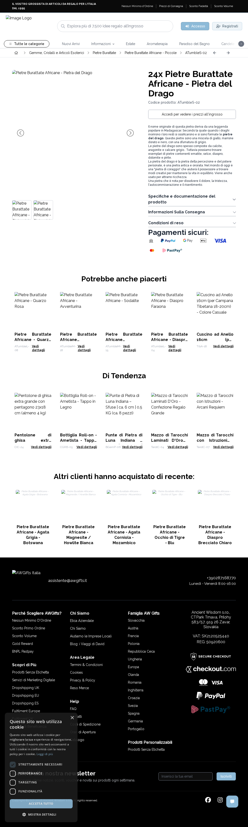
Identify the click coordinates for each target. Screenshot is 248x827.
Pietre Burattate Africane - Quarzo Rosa (33, 339)
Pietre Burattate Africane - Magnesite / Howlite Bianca (78, 535)
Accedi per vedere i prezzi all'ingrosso (192, 114)
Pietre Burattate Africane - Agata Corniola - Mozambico (124, 535)
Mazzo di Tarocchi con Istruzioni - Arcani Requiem (215, 440)
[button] (41, 814)
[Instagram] (220, 800)
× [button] (72, 718)
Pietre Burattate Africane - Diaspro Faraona (169, 339)
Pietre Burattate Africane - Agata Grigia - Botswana (33, 535)
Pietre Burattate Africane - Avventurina (78, 339)
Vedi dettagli (223, 346)
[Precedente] (214, 52)
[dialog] (41, 767)
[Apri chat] (232, 802)
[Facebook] (208, 800)
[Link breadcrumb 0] (16, 52)
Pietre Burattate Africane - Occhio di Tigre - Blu (169, 535)
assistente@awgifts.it (67, 580)
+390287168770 (221, 577)
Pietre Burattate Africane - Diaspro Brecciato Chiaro (215, 535)
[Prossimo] (228, 52)
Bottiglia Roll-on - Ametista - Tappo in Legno (78, 440)
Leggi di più (45, 754)
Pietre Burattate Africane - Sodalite (124, 339)
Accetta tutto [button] (41, 804)
